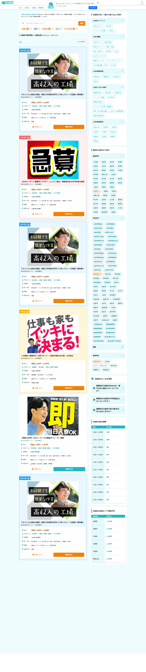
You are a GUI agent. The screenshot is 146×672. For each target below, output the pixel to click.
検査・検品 (110, 47)
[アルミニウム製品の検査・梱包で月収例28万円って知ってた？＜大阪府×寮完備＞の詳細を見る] (53, 89)
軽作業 (108, 51)
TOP (20, 7)
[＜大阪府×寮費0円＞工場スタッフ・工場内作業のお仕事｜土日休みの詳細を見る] (53, 350)
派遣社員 (96, 77)
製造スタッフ (97, 47)
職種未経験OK (98, 102)
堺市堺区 (41, 7)
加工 (116, 51)
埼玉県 (113, 132)
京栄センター (97, 26)
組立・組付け (97, 51)
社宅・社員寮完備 (117, 111)
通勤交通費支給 (98, 116)
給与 (57, 29)
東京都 (114, 127)
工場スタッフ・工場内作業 (102, 42)
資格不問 (118, 93)
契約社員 (116, 77)
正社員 (95, 81)
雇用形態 (46, 29)
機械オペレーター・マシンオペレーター (106, 60)
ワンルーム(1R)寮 (99, 31)
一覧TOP (26, 7)
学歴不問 (108, 93)
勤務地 (25, 29)
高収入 (111, 31)
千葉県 (104, 132)
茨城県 (95, 141)
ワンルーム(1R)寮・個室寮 (102, 106)
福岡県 (95, 136)
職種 (35, 29)
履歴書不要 (97, 93)
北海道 (104, 136)
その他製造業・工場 (100, 65)
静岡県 (113, 136)
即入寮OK (111, 97)
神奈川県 (96, 127)
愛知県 (105, 127)
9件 (107, 447)
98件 (108, 440)
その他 (113, 65)
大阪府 (34, 7)
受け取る (93, 8)
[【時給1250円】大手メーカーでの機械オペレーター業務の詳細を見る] (53, 434)
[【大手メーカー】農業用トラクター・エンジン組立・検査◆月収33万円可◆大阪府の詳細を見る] (53, 176)
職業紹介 (106, 77)
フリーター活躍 (98, 97)
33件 (108, 432)
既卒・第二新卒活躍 (100, 111)
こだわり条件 (69, 29)
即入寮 (108, 26)
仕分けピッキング (99, 56)
